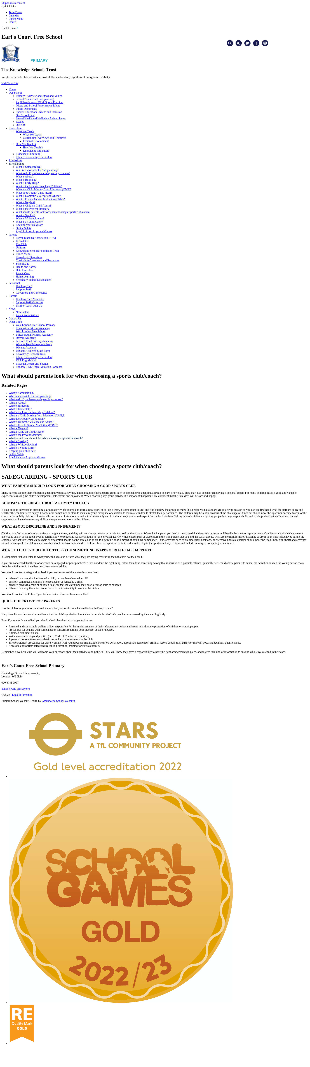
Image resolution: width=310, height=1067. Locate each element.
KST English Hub (26, 360)
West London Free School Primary (35, 324)
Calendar (14, 15)
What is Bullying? (26, 179)
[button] (17, 28)
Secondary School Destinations (33, 279)
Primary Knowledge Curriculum (34, 157)
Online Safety (23, 228)
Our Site (20, 124)
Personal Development (36, 141)
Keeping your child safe (29, 224)
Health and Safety (26, 266)
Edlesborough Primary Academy (34, 334)
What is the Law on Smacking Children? (39, 186)
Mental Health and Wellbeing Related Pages (41, 118)
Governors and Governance (31, 292)
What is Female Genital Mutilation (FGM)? (40, 199)
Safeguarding (16, 163)
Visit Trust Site (9, 83)
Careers (13, 295)
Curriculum (15, 128)
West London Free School (30, 331)
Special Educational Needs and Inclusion (39, 111)
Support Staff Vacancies (29, 302)
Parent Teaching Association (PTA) (36, 237)
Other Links (15, 321)
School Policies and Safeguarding (35, 99)
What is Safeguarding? (28, 166)
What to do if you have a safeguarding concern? (43, 173)
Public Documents (26, 108)
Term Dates (15, 12)
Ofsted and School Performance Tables (38, 105)
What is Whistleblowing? (30, 218)
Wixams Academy (26, 347)
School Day (22, 263)
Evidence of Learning (28, 153)
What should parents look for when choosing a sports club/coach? (53, 212)
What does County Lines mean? (34, 192)
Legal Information (22, 694)
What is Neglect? (25, 202)
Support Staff (23, 289)
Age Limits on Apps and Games (34, 231)
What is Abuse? (25, 176)
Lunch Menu (16, 18)
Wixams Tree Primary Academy (34, 344)
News (12, 308)
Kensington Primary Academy (33, 328)
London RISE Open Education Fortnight (39, 366)
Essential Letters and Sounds (32, 363)
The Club (21, 244)
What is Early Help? (27, 182)
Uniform (20, 247)
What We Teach (25, 131)
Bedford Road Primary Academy (34, 341)
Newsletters (22, 312)
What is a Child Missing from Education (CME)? (43, 189)
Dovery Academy (26, 337)
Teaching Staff (24, 286)
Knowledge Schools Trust (30, 353)
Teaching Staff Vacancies (30, 299)
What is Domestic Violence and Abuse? (38, 195)
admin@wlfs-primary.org (15, 688)
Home (12, 89)
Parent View (23, 273)
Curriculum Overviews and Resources (44, 137)
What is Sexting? (25, 215)
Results (20, 121)
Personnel (14, 282)
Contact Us (15, 318)
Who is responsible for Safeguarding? (37, 170)
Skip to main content (13, 2)
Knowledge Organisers (36, 150)
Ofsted (12, 21)
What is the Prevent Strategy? (32, 208)
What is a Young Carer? (29, 221)
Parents (13, 234)
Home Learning (25, 276)
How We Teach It (26, 144)
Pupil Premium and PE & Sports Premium (39, 102)
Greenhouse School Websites (58, 700)
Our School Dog (25, 115)
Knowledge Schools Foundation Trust (37, 250)
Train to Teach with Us (29, 305)
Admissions (15, 160)
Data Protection (24, 270)
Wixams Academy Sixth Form (33, 350)
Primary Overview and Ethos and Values (39, 95)
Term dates (22, 241)
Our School (15, 92)
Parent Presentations (27, 315)
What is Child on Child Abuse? (33, 205)
